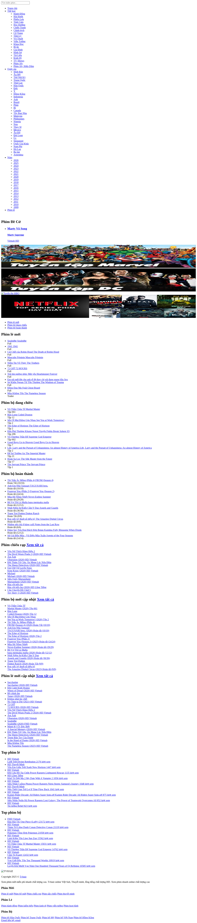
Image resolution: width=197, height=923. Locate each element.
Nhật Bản (18, 71)
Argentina (18, 154)
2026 (16, 160)
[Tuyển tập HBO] (10, 293)
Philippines (19, 118)
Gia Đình (18, 49)
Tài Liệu (18, 55)
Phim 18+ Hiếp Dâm (24, 66)
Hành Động (19, 13)
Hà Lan (17, 149)
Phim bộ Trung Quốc (31, 917)
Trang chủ (12, 8)
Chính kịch (19, 30)
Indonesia (18, 96)
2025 (16, 163)
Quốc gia (11, 69)
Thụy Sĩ (17, 127)
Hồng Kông (19, 94)
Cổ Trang (18, 33)
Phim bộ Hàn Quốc (10, 917)
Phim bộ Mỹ (48, 917)
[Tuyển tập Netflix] (98, 317)
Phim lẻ (11, 210)
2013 (16, 196)
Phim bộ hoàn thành (17, 327)
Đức (16, 88)
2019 (16, 179)
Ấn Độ (17, 132)
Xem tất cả (35, 545)
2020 (16, 177)
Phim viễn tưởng (55, 905)
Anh (16, 99)
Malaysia (18, 116)
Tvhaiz (23, 876)
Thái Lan (18, 83)
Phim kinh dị (40, 905)
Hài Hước (18, 16)
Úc (15, 138)
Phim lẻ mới (13, 322)
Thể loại (11, 11)
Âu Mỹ (17, 74)
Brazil (16, 102)
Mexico (17, 130)
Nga (16, 124)
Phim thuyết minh (65, 893)
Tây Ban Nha (20, 113)
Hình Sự (18, 52)
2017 (16, 185)
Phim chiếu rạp (34, 893)
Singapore (18, 141)
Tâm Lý (17, 36)
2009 (16, 207)
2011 (16, 201)
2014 (16, 193)
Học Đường (19, 24)
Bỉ (15, 107)
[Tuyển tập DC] (98, 290)
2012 (16, 199)
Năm (9, 157)
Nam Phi (18, 146)
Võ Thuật (18, 38)
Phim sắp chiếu (49, 893)
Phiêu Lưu (19, 19)
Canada (17, 110)
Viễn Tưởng (19, 41)
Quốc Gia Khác (21, 143)
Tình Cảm (18, 22)
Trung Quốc (19, 80)
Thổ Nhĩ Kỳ (20, 77)
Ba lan (17, 152)
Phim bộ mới (20, 893)
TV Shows (19, 60)
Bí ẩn (16, 47)
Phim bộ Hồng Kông (84, 917)
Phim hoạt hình (71, 905)
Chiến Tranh (20, 27)
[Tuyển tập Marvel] (98, 267)
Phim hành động (9, 905)
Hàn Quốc (19, 85)
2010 (16, 204)
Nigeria (17, 121)
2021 (16, 174)
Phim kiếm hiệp (25, 905)
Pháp (16, 105)
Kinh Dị (18, 58)
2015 (16, 190)
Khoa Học (19, 44)
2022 (16, 171)
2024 (16, 165)
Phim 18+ (18, 63)
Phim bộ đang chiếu (17, 325)
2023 (16, 168)
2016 (16, 188)
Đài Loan (18, 135)
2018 (16, 182)
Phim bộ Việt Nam (64, 917)
